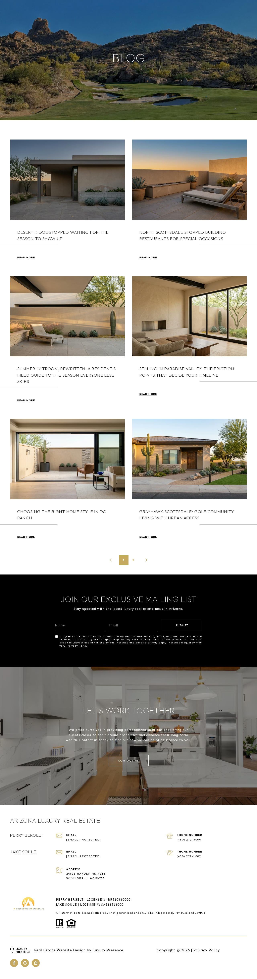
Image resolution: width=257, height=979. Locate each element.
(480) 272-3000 (189, 839)
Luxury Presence (108, 950)
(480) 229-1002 (189, 856)
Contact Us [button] (128, 760)
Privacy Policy (77, 645)
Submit (182, 625)
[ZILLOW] (36, 963)
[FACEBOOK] (14, 963)
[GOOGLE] (25, 963)
